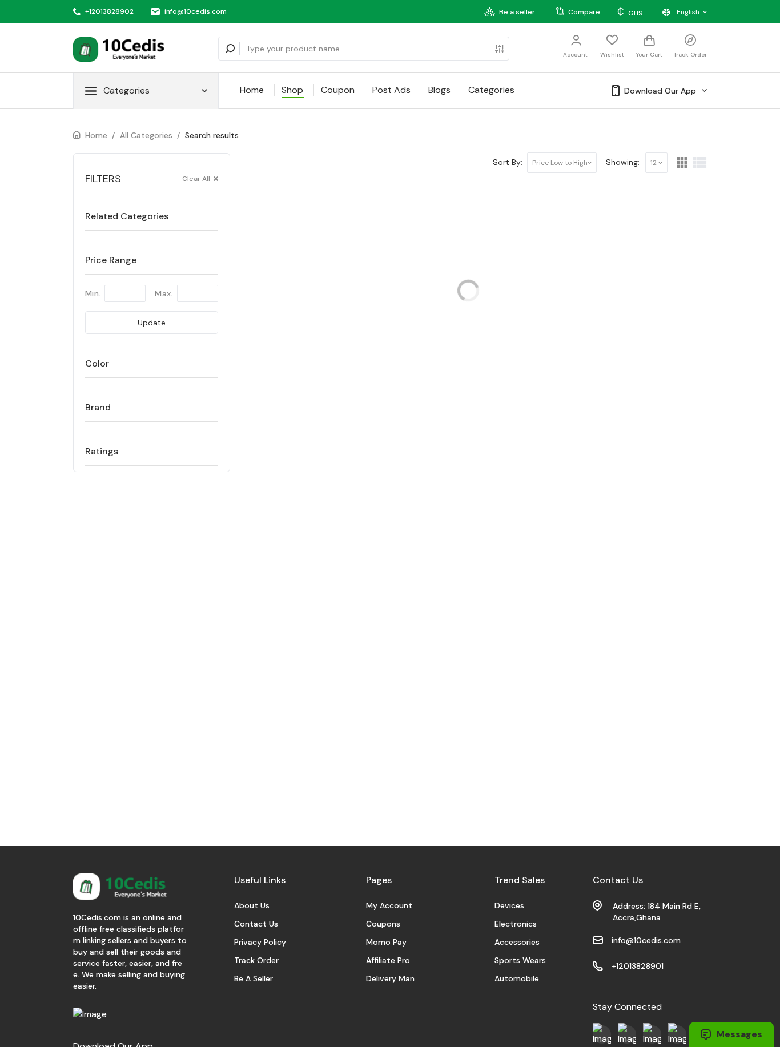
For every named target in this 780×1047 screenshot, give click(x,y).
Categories (491, 90)
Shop (292, 90)
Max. (163, 293)
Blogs (439, 90)
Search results (212, 135)
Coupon (338, 90)
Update (152, 322)
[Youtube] (602, 1034)
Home (252, 90)
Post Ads (391, 90)
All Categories (146, 135)
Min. (92, 293)
